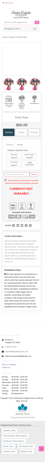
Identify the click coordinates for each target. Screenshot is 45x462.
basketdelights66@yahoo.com (16, 351)
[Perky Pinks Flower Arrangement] (8, 84)
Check (33, 174)
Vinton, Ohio (8, 446)
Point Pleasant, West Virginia (15, 436)
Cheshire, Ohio (9, 451)
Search (12, 37)
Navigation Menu (12, 29)
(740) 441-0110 (11, 347)
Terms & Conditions (9, 365)
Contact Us (6, 367)
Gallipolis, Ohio (9, 431)
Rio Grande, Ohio (26, 446)
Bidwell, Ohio (26, 451)
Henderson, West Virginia (13, 441)
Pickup (20, 145)
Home (4, 37)
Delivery (9, 145)
